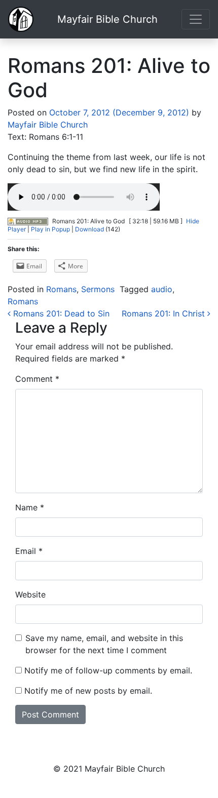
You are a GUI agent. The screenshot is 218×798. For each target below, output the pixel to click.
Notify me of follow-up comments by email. (108, 670)
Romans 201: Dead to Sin (60, 313)
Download (89, 229)
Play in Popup (50, 229)
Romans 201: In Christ (164, 313)
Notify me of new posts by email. (88, 691)
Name (29, 507)
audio (161, 289)
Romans (61, 289)
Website (30, 594)
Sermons (98, 289)
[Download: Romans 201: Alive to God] (28, 221)
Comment (37, 379)
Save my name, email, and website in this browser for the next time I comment (104, 644)
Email (29, 551)
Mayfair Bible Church (107, 19)
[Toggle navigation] (195, 19)
